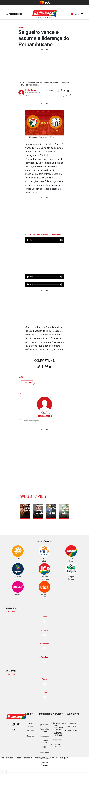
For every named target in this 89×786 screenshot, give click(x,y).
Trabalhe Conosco (44, 764)
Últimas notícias (30, 725)
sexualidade (26, 383)
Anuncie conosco (58, 745)
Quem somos (44, 725)
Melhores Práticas (44, 741)
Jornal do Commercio (72, 725)
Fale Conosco (44, 758)
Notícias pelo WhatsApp (58, 734)
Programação (58, 740)
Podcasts (30, 730)
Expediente (44, 753)
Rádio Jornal (30, 90)
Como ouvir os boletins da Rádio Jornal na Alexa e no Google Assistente (58, 729)
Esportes (30, 736)
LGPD (44, 747)
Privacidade (44, 736)
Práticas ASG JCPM (44, 730)
